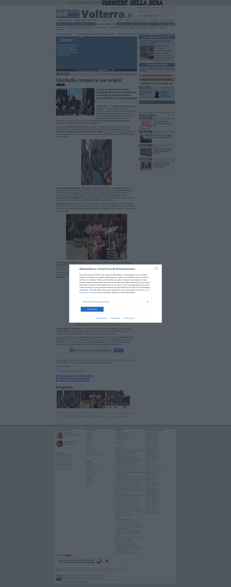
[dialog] (115, 293)
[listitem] (115, 302)
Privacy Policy (129, 318)
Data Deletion (102, 318)
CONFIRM (92, 309)
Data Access (115, 318)
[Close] (157, 269)
